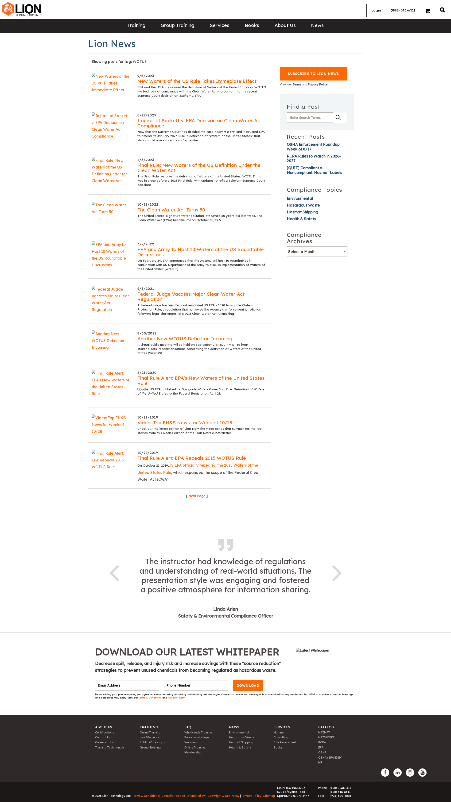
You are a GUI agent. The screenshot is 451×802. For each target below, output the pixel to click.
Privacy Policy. (318, 84)
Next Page (196, 496)
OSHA (322, 752)
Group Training (177, 25)
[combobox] (317, 251)
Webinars (191, 742)
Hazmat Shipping (302, 212)
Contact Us (103, 737)
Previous (114, 572)
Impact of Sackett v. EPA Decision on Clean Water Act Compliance (199, 123)
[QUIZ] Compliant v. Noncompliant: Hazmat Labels (314, 170)
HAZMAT (324, 732)
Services (219, 25)
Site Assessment (285, 742)
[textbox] (317, 251)
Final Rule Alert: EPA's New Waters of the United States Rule (200, 380)
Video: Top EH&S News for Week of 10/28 (184, 423)
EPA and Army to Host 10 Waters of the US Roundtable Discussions (200, 251)
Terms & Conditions (150, 697)
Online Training (150, 732)
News (317, 25)
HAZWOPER (326, 737)
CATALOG (326, 727)
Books (252, 25)
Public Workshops (152, 742)
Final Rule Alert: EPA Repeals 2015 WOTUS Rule (191, 458)
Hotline (279, 732)
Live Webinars (149, 737)
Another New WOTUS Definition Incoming (184, 339)
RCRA (322, 742)
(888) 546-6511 (403, 10)
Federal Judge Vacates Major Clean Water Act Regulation (191, 296)
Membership (192, 752)
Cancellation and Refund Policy (183, 796)
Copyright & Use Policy (223, 796)
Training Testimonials (109, 747)
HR (320, 762)
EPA (320, 747)
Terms (297, 84)
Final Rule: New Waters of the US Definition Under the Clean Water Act (198, 167)
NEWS (234, 727)
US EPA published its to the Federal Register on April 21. (200, 391)
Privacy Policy (176, 697)
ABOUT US (103, 727)
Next (337, 572)
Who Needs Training (198, 732)
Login (376, 10)
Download (248, 685)
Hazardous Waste (303, 205)
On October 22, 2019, (153, 465)
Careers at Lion (105, 742)
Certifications (104, 732)
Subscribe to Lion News (313, 74)
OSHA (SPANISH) (330, 757)
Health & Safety (301, 218)
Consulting (281, 737)
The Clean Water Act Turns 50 (171, 210)
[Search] (442, 9)
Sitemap (269, 796)
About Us (285, 25)
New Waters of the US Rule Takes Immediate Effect (197, 81)
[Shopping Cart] (427, 11)
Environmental (300, 198)
